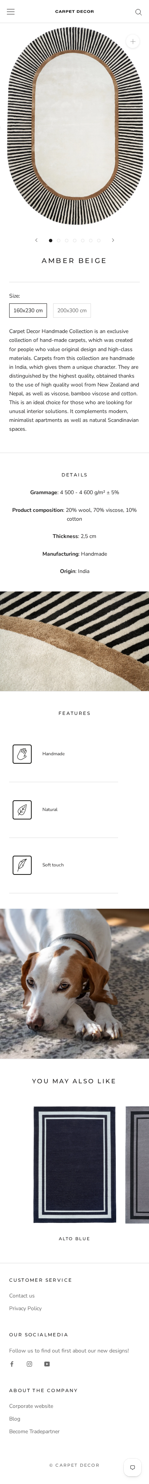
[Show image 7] (98, 240)
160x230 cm (28, 310)
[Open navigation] (11, 11)
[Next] (113, 240)
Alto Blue (75, 1238)
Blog (14, 1418)
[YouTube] (47, 1363)
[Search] (138, 11)
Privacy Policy (25, 1308)
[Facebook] (12, 1363)
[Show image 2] (58, 240)
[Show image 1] (50, 240)
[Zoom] (132, 41)
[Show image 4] (74, 240)
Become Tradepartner (34, 1431)
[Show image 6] (90, 240)
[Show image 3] (66, 240)
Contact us (22, 1295)
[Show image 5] (82, 240)
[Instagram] (29, 1363)
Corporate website (31, 1406)
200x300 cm (72, 310)
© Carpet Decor (74, 1465)
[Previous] (36, 240)
